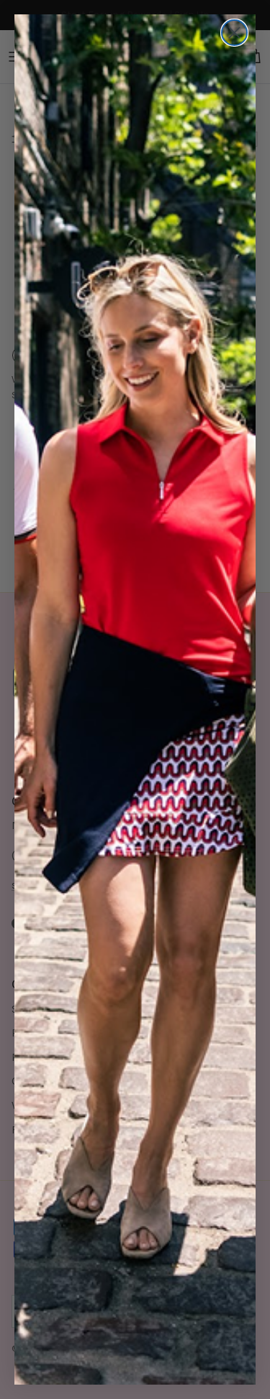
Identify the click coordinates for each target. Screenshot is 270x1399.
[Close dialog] (234, 32)
